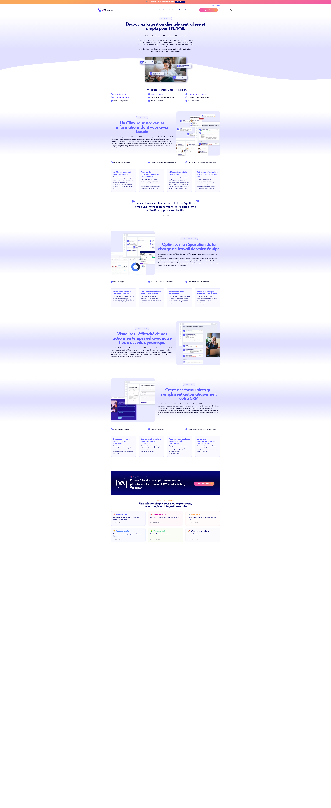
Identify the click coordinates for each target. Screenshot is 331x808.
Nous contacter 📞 (226, 10)
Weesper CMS (157, 531)
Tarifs (181, 10)
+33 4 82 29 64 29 (214, 6)
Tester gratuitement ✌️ (208, 10)
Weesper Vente (121, 531)
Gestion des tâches (157, 94)
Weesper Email (158, 514)
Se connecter (227, 6)
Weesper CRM (120, 514)
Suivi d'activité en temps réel (197, 94)
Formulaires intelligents (121, 97)
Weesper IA (194, 514)
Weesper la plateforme (199, 531)
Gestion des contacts (120, 94)
